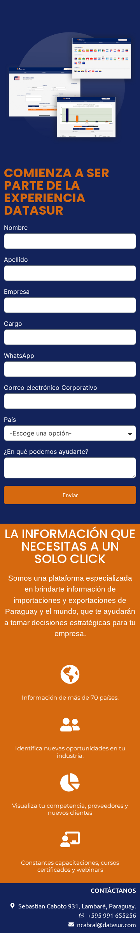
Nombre (16, 227)
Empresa (17, 291)
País (10, 419)
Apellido (16, 259)
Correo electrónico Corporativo (50, 387)
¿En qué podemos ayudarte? (46, 451)
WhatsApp (19, 355)
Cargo (13, 323)
